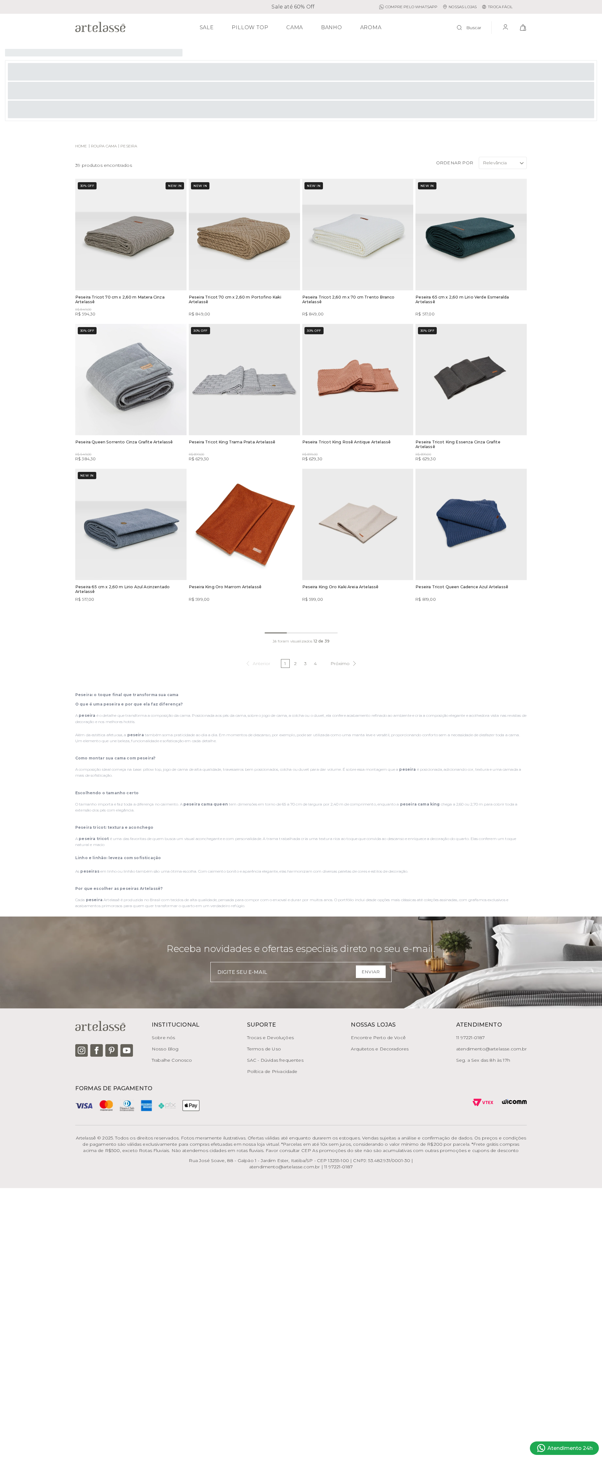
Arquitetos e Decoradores (380, 1049)
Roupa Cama (104, 146)
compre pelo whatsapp (411, 6)
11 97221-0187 (470, 1037)
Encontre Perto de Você (378, 1037)
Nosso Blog (165, 1049)
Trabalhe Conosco (172, 1060)
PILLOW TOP (250, 27)
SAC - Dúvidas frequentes (275, 1060)
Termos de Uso (264, 1049)
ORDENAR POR (454, 162)
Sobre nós (163, 1037)
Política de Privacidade (272, 1071)
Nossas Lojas (463, 6)
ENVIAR (371, 972)
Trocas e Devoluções (270, 1037)
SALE (207, 27)
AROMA (371, 27)
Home (81, 146)
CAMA (294, 27)
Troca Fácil (500, 6)
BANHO (331, 27)
